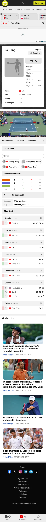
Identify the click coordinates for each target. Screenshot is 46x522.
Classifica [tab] (32, 140)
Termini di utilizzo (23, 485)
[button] (29, 3)
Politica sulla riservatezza (23, 488)
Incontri (18, 10)
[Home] (3, 9)
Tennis (7, 519)
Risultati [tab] (20, 140)
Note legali (23, 491)
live (5, 23)
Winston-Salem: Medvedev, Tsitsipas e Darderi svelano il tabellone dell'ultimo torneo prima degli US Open (23, 384)
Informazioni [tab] (7, 140)
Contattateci (23, 494)
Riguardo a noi (23, 479)
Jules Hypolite (8, 355)
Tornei (39, 10)
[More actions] (43, 140)
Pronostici (23, 519)
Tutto (15, 23)
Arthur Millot (8, 424)
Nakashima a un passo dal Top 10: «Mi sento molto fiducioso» (22, 418)
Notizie (9, 10)
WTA (33, 60)
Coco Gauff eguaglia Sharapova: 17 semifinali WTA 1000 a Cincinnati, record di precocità (21, 348)
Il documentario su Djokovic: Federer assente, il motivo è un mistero (22, 452)
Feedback (23, 497)
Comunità (38, 519)
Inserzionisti (23, 482)
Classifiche (29, 10)
